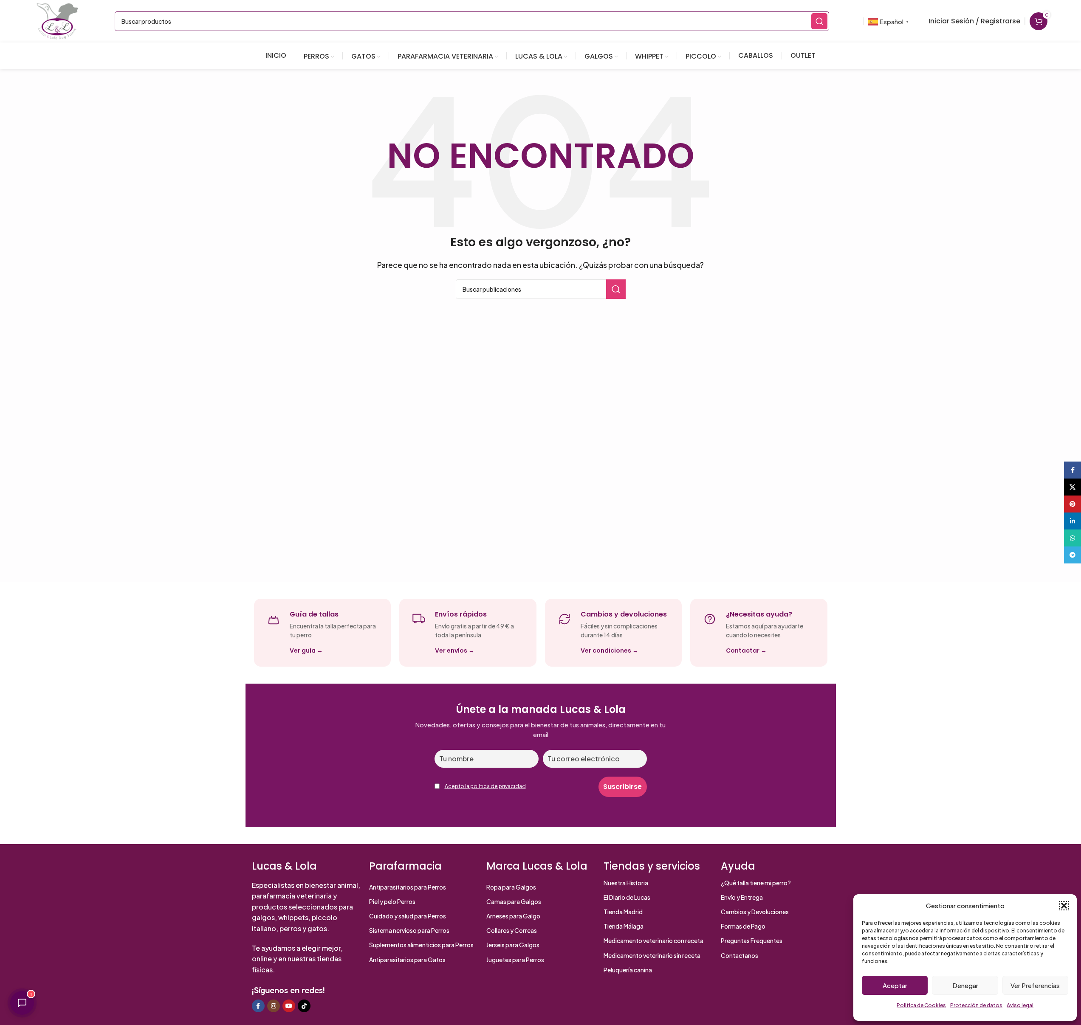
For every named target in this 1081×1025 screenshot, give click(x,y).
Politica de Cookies (921, 1005)
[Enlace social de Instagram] (273, 1006)
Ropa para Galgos (511, 887)
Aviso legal (1020, 1005)
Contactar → (746, 650)
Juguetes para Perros (515, 959)
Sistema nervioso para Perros (409, 930)
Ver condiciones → (609, 650)
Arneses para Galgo (513, 916)
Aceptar (895, 985)
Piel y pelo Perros (392, 901)
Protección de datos (976, 1005)
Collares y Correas (511, 930)
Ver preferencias (1035, 985)
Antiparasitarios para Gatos (407, 959)
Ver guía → (306, 650)
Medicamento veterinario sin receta (652, 955)
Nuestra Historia (626, 883)
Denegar (965, 985)
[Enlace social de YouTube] (288, 1006)
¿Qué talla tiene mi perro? (756, 883)
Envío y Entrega (742, 897)
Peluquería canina (628, 970)
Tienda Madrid (623, 911)
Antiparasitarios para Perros (407, 887)
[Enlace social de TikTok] (304, 1006)
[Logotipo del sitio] (57, 20)
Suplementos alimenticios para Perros (421, 945)
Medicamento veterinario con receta (653, 940)
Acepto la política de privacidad (485, 786)
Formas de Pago (743, 926)
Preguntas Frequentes (751, 940)
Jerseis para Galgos (512, 945)
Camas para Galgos (513, 901)
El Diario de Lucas (627, 897)
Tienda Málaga (624, 926)
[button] (1064, 905)
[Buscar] (819, 21)
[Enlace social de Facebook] (258, 1006)
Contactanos (739, 955)
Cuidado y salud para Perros (407, 916)
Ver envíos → (454, 650)
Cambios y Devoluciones (755, 911)
